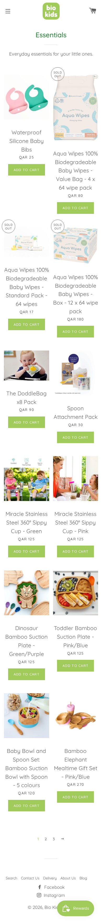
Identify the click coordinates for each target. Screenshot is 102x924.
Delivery (50, 878)
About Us (68, 878)
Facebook (54, 887)
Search (11, 878)
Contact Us (30, 878)
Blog (83, 878)
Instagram (53, 895)
